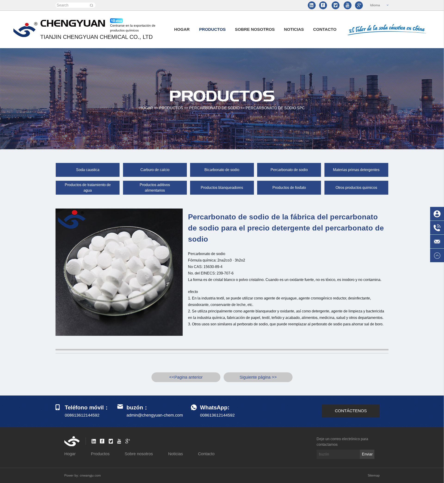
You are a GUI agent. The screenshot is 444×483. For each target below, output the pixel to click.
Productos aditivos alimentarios (155, 187)
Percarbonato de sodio (214, 108)
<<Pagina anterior (186, 377)
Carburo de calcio (155, 170)
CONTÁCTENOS (351, 410)
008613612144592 (217, 415)
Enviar (367, 454)
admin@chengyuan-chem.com (154, 415)
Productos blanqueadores (222, 188)
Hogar (182, 29)
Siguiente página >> (258, 377)
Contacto (324, 29)
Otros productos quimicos (356, 188)
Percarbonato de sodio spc (275, 108)
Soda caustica (87, 170)
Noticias (294, 29)
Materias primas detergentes (356, 170)
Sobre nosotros (255, 29)
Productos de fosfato (289, 188)
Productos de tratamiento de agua (88, 187)
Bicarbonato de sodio (221, 170)
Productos (212, 29)
